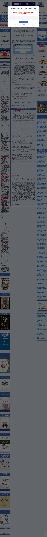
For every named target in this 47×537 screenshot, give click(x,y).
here (16, 24)
